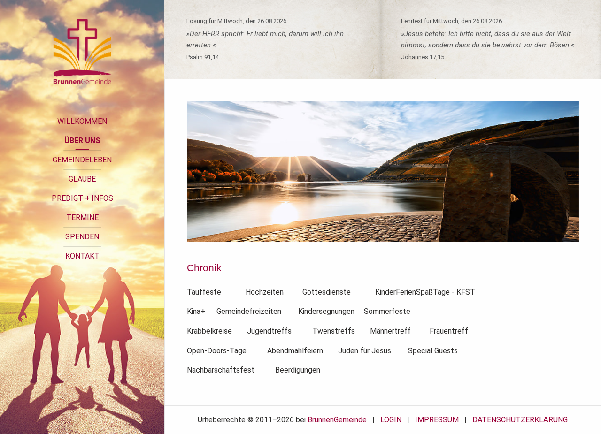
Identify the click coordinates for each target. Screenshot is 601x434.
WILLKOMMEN (82, 121)
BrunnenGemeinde (337, 419)
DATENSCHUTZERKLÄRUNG (520, 419)
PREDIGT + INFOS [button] (82, 198)
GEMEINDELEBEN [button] (82, 159)
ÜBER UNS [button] (82, 140)
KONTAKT (82, 255)
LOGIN (390, 419)
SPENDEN (82, 236)
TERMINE (82, 217)
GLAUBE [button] (82, 179)
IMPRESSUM (437, 419)
